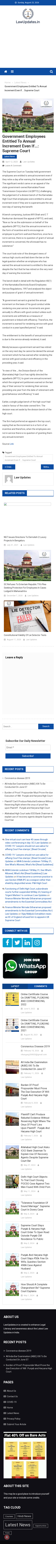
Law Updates (29, 162)
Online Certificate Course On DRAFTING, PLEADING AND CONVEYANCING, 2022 (35, 999)
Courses (9, 1516)
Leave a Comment (13, 165)
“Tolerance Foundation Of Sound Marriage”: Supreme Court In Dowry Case (35, 1206)
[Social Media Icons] (7, 942)
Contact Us (12, 1396)
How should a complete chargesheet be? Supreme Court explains (35, 1288)
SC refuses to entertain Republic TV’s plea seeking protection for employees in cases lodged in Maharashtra (25, 587)
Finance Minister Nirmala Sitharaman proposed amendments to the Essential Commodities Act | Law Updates (29, 910)
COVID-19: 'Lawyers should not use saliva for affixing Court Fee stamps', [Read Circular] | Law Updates (28, 858)
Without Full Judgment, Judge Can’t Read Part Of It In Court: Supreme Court (48, 467)
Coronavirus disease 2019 (17, 778)
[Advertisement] (28, 47)
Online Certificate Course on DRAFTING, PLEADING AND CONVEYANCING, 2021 (35, 1025)
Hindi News (24, 1516)
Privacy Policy (13, 1419)
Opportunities (40, 1526)
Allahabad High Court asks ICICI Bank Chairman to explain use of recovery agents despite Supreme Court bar (29, 816)
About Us (11, 1391)
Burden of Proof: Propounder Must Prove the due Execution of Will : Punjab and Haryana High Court (35, 1092)
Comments (40, 986)
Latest (15, 986)
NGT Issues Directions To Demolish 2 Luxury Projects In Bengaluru (25, 539)
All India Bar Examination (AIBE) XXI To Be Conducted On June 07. (34, 1066)
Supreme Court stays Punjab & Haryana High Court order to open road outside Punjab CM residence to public (35, 1232)
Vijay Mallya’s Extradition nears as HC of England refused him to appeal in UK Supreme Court (28, 917)
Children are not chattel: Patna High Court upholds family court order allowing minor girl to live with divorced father (10, 467)
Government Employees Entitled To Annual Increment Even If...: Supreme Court (24, 458)
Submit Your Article (16, 1424)
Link (12, 444)
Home (10, 1407)
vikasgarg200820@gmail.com (34, 1054)
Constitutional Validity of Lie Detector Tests (25, 635)
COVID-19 (11, 1402)
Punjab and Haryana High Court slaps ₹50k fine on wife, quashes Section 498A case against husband (34, 1262)
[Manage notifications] (6, 1537)
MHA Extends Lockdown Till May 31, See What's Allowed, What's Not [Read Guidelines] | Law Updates (28, 873)
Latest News (9, 156)
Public (7, 1533)
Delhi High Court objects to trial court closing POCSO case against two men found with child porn (35, 1182)
